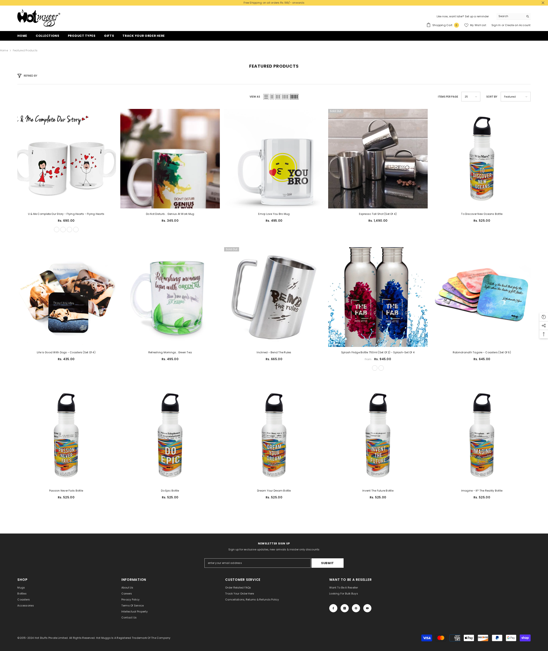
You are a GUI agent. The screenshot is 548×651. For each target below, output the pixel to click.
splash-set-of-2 (374, 368)
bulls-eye (63, 229)
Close (543, 3)
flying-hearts (56, 229)
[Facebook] (333, 608)
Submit (327, 563)
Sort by (491, 96)
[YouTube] (367, 608)
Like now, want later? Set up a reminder (463, 16)
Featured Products (25, 50)
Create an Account (518, 25)
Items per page (448, 96)
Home (4, 50)
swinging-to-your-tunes (76, 229)
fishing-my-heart (69, 229)
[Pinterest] (356, 608)
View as (255, 96)
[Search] (513, 16)
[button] (266, 97)
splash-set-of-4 (381, 368)
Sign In (496, 25)
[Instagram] (345, 608)
